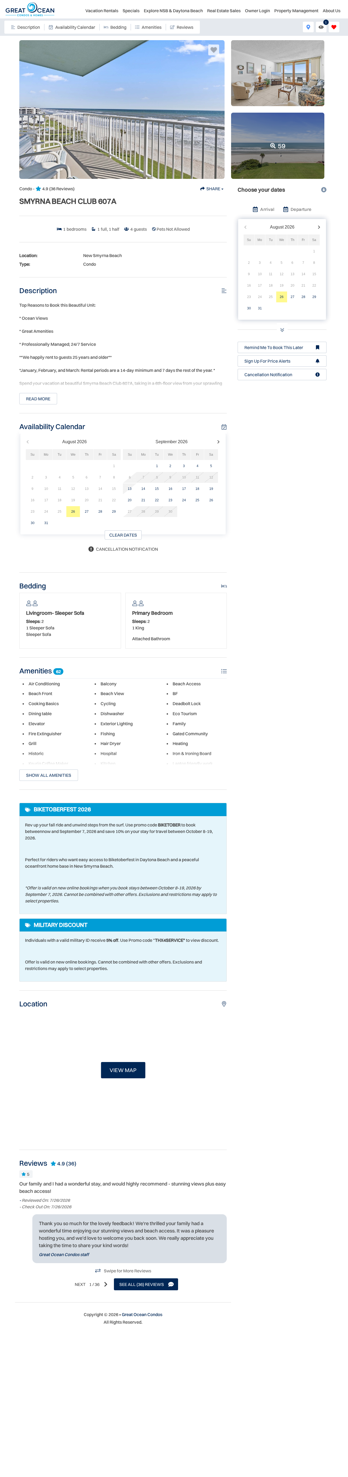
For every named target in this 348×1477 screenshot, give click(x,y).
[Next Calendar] (218, 442)
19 (211, 489)
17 (184, 489)
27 (87, 512)
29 (114, 512)
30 (33, 523)
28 (100, 512)
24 (184, 500)
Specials (131, 10)
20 (130, 500)
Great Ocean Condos (142, 1314)
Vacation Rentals (101, 10)
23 (170, 500)
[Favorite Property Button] (213, 50)
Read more (38, 398)
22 (157, 500)
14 (143, 489)
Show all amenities (48, 775)
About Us (331, 10)
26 (73, 512)
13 (130, 489)
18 (197, 489)
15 (157, 489)
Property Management (296, 10)
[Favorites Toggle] (334, 27)
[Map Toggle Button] (308, 27)
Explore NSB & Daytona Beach (173, 10)
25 (197, 500)
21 (143, 500)
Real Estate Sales (224, 10)
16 (170, 489)
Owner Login (257, 10)
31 (46, 523)
